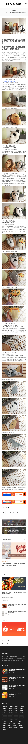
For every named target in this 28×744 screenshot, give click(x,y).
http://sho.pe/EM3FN (8, 222)
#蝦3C (15, 721)
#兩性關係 (11, 706)
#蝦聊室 (9, 725)
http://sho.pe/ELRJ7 (10, 147)
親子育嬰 (7, 561)
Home (3, 12)
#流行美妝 (10, 714)
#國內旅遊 (4, 708)
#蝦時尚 (9, 723)
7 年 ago (5, 567)
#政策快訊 (10, 712)
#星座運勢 (21, 712)
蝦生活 (7, 12)
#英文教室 (10, 721)
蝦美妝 (13, 521)
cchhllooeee (4, 600)
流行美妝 (9, 521)
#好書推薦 (10, 710)
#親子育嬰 (20, 725)
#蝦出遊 (20, 721)
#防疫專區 (15, 727)
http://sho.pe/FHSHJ (7, 354)
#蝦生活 (14, 723)
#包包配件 (22, 706)
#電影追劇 (21, 727)
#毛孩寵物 (4, 714)
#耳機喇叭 (21, 719)
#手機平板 (21, 710)
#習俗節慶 (15, 719)
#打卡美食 (4, 712)
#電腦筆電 (4, 729)
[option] (14, 555)
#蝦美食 (4, 725)
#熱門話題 (15, 714)
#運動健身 (10, 727)
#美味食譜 (4, 719)
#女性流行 (21, 708)
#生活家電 (21, 714)
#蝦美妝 (19, 723)
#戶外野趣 (15, 710)
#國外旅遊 (10, 708)
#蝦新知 (4, 723)
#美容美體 (10, 719)
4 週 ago (10, 688)
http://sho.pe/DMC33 (10, 325)
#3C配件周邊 (5, 706)
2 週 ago (7, 600)
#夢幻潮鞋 (15, 708)
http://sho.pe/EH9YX (10, 81)
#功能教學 (16, 706)
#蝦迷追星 (14, 725)
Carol (3, 567)
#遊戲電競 (4, 727)
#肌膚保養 (4, 721)
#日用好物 (15, 712)
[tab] (4, 666)
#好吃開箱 (4, 710)
